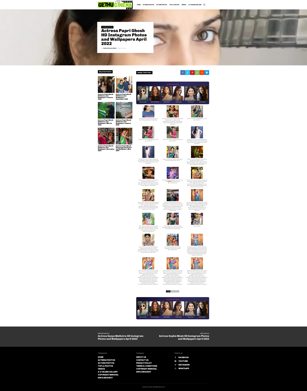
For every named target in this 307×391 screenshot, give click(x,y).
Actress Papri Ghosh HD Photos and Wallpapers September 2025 (123, 96)
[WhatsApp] (197, 72)
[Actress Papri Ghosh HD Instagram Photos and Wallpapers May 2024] (124, 136)
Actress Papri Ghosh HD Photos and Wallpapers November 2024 (106, 148)
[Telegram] (206, 72)
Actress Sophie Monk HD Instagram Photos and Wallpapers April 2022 (184, 337)
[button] (204, 5)
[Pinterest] (192, 72)
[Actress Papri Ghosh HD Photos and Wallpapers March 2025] (106, 110)
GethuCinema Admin (109, 48)
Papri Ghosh (175, 291)
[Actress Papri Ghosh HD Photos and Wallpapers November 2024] (106, 136)
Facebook (183, 357)
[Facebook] (182, 72)
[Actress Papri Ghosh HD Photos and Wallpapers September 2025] (124, 84)
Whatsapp (183, 368)
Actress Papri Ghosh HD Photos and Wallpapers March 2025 (105, 122)
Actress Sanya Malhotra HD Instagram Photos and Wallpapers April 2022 (120, 337)
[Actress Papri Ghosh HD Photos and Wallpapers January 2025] (124, 110)
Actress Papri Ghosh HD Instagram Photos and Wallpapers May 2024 (124, 148)
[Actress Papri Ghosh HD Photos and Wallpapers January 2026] (106, 84)
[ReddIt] (202, 72)
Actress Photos (107, 27)
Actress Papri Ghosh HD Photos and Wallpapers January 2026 (105, 96)
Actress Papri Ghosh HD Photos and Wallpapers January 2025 (123, 122)
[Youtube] (175, 361)
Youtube (183, 361)
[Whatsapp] (175, 368)
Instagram (184, 365)
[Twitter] (187, 72)
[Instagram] (175, 364)
